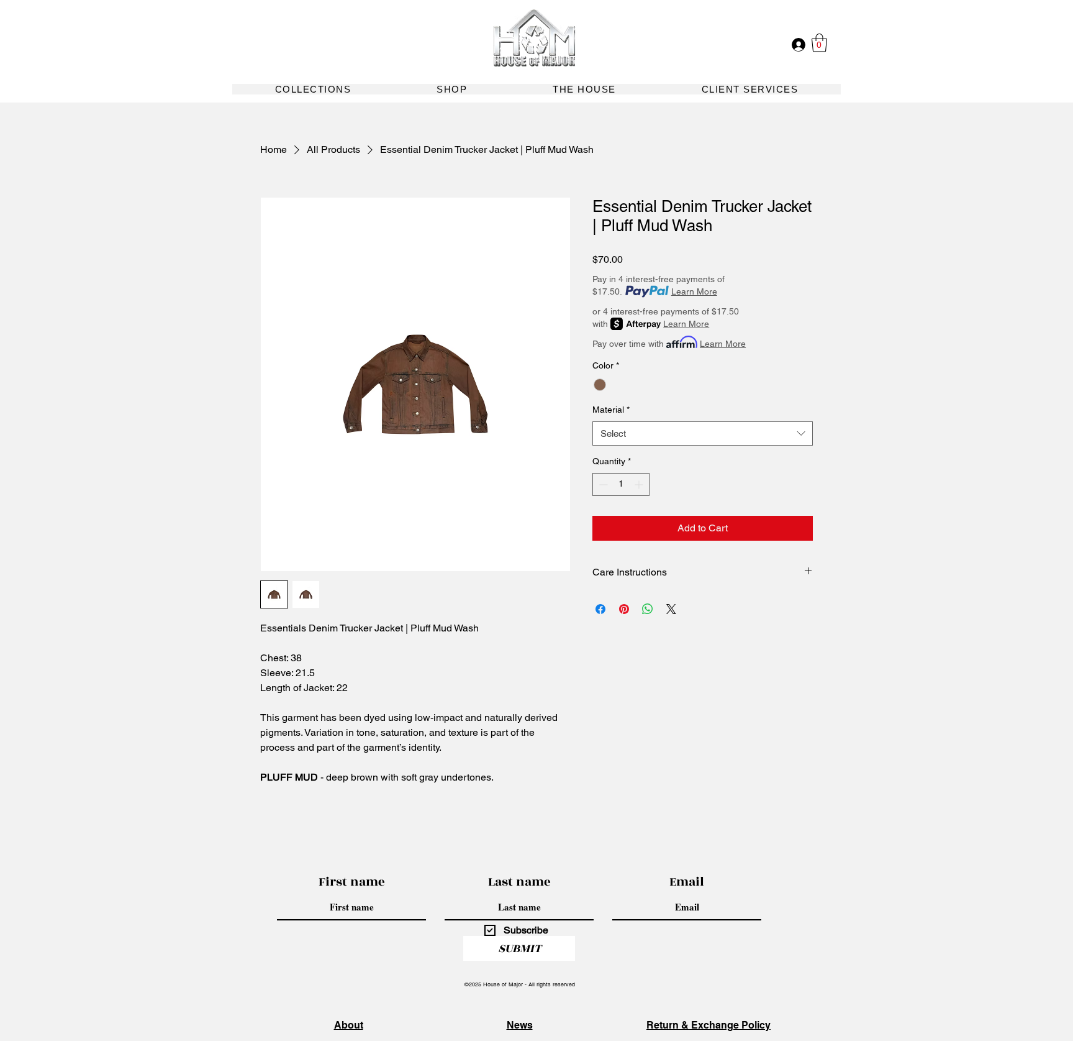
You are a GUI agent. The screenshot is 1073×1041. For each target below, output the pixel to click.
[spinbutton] (621, 484)
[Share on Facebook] (600, 609)
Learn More (694, 291)
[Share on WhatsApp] (647, 609)
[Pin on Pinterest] (624, 609)
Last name (519, 882)
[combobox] (702, 433)
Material (611, 410)
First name (352, 882)
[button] (819, 43)
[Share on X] (671, 609)
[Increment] (640, 484)
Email (686, 882)
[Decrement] (602, 484)
